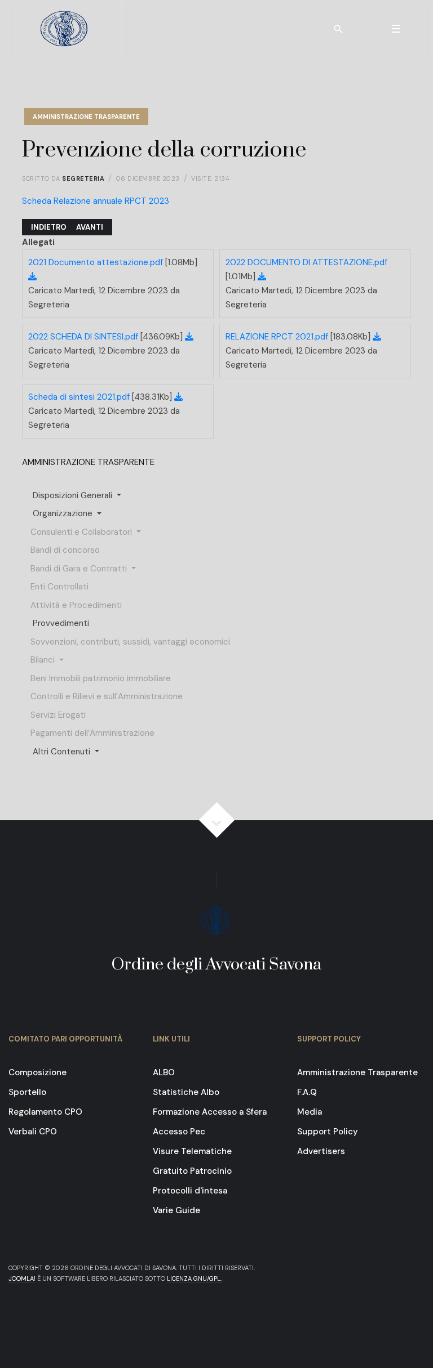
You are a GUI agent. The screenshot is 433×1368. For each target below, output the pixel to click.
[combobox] (339, 29)
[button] (396, 29)
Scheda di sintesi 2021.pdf (80, 397)
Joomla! (22, 1278)
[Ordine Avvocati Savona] (65, 29)
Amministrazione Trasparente (86, 116)
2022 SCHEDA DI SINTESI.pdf (84, 336)
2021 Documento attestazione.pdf (96, 262)
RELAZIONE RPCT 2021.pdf (278, 336)
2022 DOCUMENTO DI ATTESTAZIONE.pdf (306, 262)
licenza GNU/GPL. (194, 1278)
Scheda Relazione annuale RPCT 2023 (95, 201)
